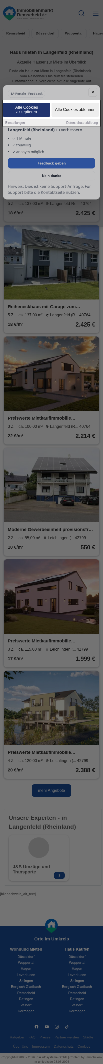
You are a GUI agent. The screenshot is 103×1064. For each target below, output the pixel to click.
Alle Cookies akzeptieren (26, 109)
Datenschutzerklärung (82, 123)
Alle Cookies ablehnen (75, 109)
